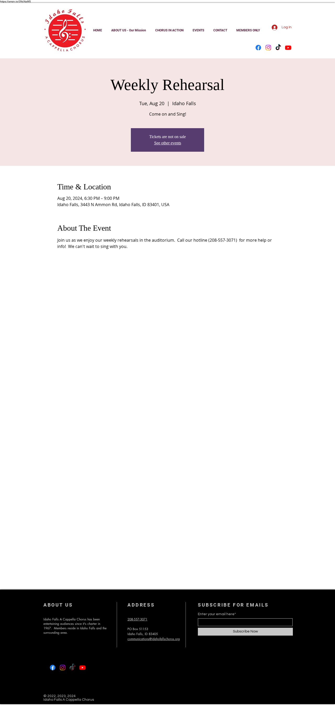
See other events (167, 143)
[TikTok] (278, 47)
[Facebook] (258, 47)
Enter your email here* (217, 614)
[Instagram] (268, 47)
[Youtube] (288, 47)
